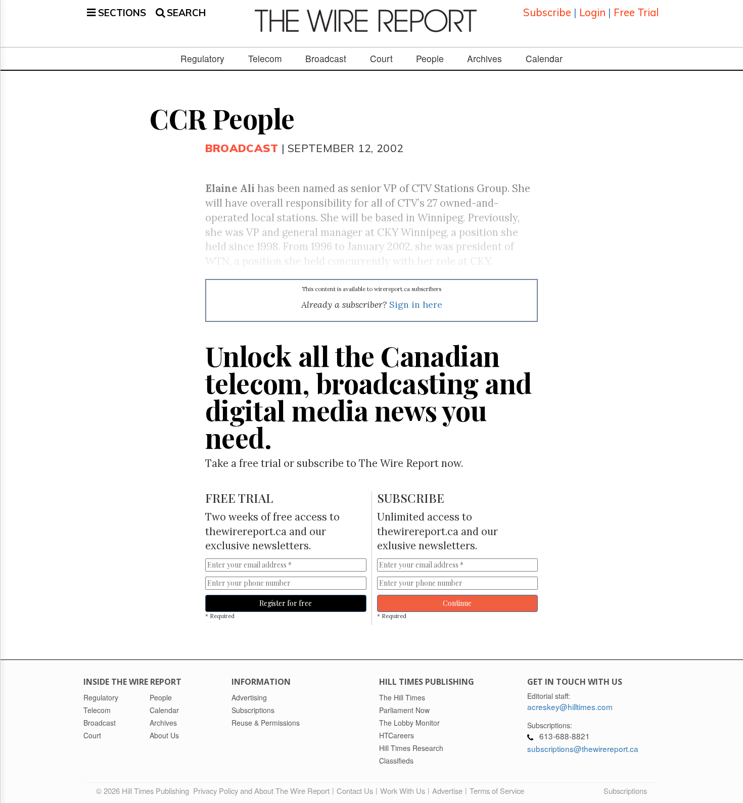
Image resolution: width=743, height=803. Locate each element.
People (430, 59)
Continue (457, 603)
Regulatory (202, 59)
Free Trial (636, 12)
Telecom (265, 59)
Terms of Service (497, 790)
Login (592, 12)
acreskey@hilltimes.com (570, 706)
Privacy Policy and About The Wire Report (261, 790)
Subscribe (547, 12)
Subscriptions (625, 790)
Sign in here (415, 304)
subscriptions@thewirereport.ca (582, 748)
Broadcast (325, 59)
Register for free (285, 603)
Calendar (544, 59)
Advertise (447, 790)
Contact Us (355, 790)
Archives (484, 59)
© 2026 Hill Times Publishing (144, 790)
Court (381, 59)
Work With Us (402, 790)
